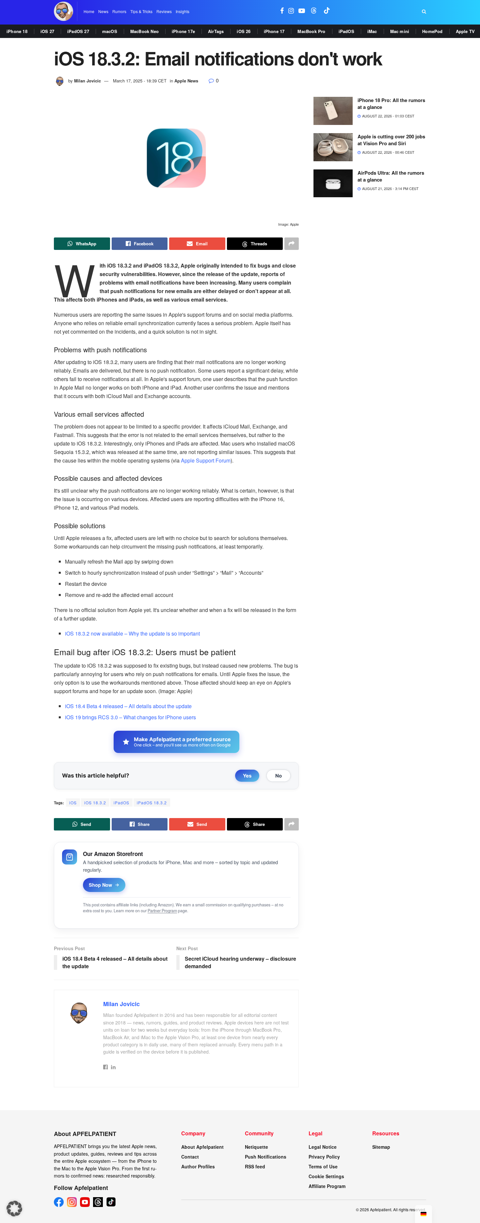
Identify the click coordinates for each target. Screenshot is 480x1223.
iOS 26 (243, 31)
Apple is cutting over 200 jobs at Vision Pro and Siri (391, 140)
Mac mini (399, 31)
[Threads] (98, 1202)
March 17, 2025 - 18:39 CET (140, 81)
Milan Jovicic (87, 81)
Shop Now (100, 885)
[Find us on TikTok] (327, 11)
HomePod (432, 31)
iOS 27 (47, 31)
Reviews (164, 11)
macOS (109, 31)
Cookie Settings (326, 1176)
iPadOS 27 (78, 31)
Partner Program (162, 911)
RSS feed (255, 1166)
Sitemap (381, 1147)
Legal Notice (323, 1147)
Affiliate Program (327, 1186)
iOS (73, 802)
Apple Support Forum (206, 460)
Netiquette (256, 1147)
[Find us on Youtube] (301, 11)
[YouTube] (85, 1202)
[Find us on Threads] (314, 11)
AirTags (216, 31)
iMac (372, 31)
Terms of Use (323, 1166)
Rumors (119, 11)
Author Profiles (198, 1166)
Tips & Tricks (141, 11)
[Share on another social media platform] (291, 243)
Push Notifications (265, 1156)
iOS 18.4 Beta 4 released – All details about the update (128, 706)
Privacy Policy (324, 1156)
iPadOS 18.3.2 (152, 802)
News (103, 11)
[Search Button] (424, 11)
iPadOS (346, 31)
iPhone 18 (17, 31)
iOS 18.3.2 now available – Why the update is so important (132, 633)
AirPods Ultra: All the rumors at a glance (391, 176)
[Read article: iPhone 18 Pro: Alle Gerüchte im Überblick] (333, 111)
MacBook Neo (144, 31)
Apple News (186, 81)
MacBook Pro (311, 31)
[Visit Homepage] (63, 11)
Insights (182, 11)
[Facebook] (59, 1202)
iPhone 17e (183, 31)
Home (89, 11)
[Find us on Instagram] (291, 11)
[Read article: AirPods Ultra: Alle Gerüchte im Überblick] (333, 183)
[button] (14, 1208)
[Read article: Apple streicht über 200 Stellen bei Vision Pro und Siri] (333, 147)
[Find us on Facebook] (282, 11)
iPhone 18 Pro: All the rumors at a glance (391, 103)
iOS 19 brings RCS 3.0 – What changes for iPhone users (130, 717)
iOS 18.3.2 (95, 802)
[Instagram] (72, 1202)
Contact (190, 1156)
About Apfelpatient (202, 1147)
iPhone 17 (274, 31)
